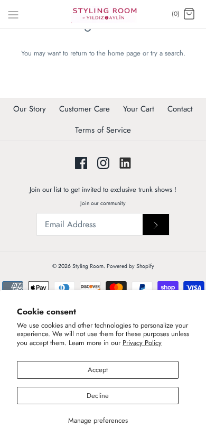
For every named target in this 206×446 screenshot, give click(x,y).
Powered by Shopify (130, 266)
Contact (180, 109)
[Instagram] (103, 163)
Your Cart (138, 109)
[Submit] (156, 225)
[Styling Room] (103, 14)
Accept (98, 370)
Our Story (29, 109)
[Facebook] (81, 163)
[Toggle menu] (13, 14)
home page (124, 53)
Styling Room (88, 266)
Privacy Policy (142, 343)
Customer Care (84, 109)
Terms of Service (103, 130)
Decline (98, 396)
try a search (167, 53)
